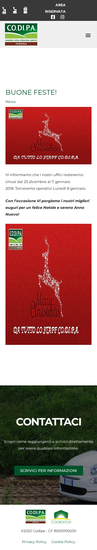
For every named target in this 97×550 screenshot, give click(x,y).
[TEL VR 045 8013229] (5, 8)
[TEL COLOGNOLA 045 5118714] (16, 8)
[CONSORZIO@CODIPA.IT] (16, 12)
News (10, 101)
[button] (88, 35)
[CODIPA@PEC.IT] (27, 12)
